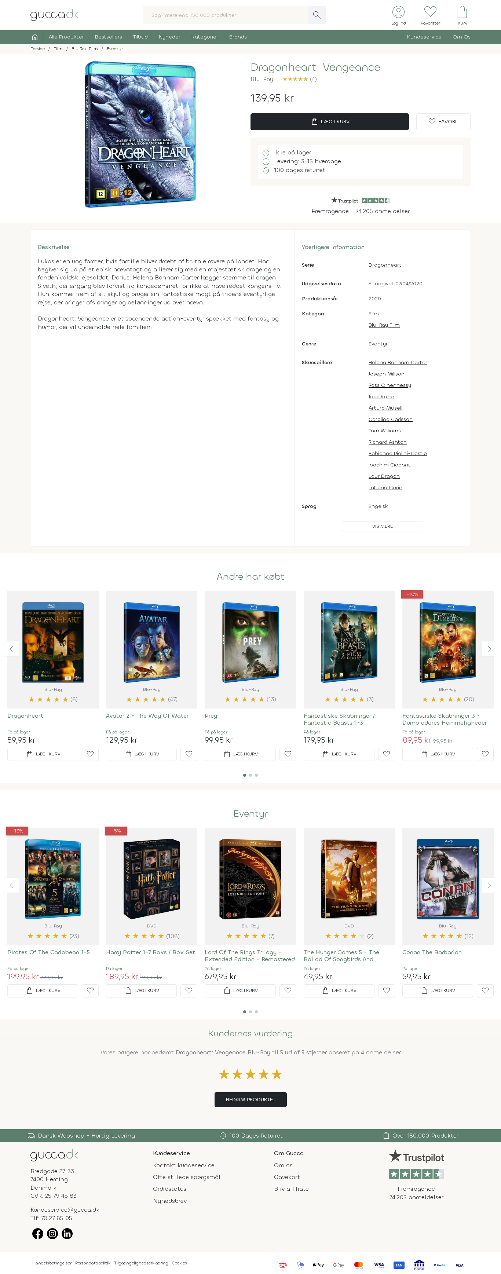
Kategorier (204, 36)
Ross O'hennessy (390, 385)
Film (374, 313)
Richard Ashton (388, 442)
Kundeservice (424, 36)
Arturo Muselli (386, 407)
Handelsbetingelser (52, 1263)
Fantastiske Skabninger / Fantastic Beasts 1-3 (339, 719)
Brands (238, 36)
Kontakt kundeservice (184, 1165)
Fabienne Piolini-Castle (398, 453)
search (316, 15)
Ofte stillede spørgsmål (186, 1177)
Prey (211, 715)
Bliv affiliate (291, 1189)
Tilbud (140, 36)
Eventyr (378, 343)
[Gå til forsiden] (54, 1154)
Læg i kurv (330, 122)
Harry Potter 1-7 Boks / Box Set (150, 952)
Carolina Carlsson (391, 419)
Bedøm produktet (250, 1099)
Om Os (462, 36)
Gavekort (287, 1177)
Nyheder (169, 36)
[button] (11, 648)
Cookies (179, 1263)
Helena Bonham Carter (398, 362)
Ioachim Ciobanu (390, 464)
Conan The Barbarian (432, 952)
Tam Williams (385, 430)
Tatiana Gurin (385, 487)
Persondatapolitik (92, 1263)
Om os (283, 1165)
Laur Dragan (384, 476)
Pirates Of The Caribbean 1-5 (48, 952)
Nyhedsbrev (170, 1201)
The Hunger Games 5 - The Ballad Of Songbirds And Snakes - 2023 (341, 956)
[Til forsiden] (54, 14)
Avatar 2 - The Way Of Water (147, 715)
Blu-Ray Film (384, 325)
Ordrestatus (169, 1189)
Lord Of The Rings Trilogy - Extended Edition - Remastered (250, 956)
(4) (299, 79)
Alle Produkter (66, 36)
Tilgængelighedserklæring (141, 1263)
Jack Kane (381, 396)
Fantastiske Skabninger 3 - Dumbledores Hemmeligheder (444, 719)
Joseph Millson (387, 373)
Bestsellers (108, 36)
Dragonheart (385, 264)
